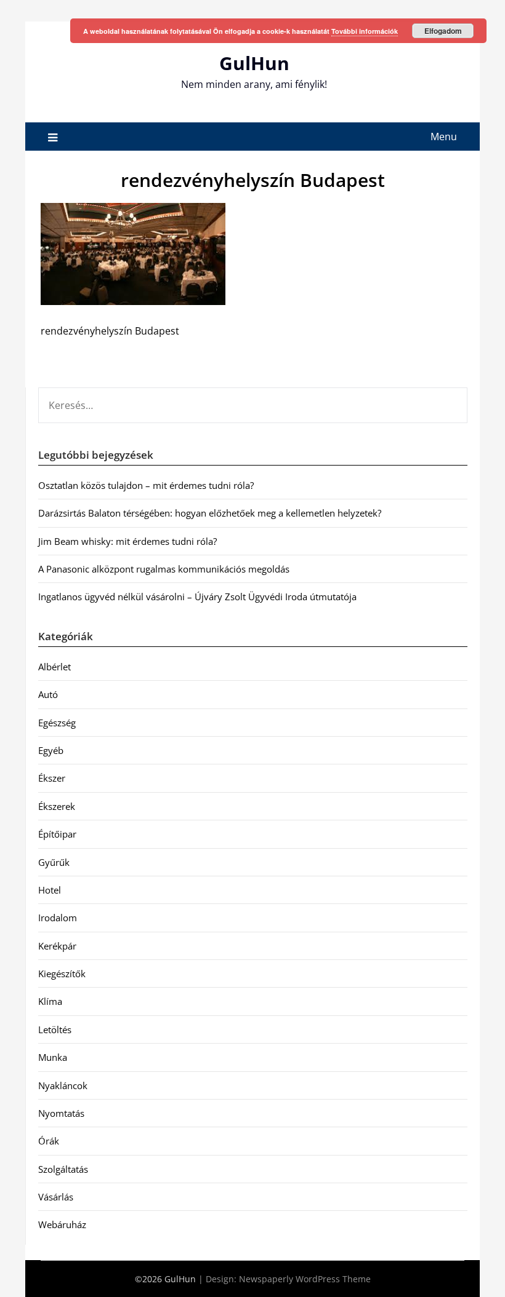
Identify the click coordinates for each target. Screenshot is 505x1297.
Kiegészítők (62, 973)
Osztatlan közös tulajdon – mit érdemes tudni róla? (146, 485)
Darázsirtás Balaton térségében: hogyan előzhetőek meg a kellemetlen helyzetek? (209, 513)
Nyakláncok (62, 1085)
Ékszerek (56, 806)
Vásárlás (55, 1197)
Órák (48, 1141)
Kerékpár (57, 946)
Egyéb (50, 750)
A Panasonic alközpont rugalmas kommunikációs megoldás (163, 569)
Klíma (50, 1001)
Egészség (57, 722)
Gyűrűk (54, 862)
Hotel (49, 890)
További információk (364, 31)
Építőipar (57, 834)
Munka (52, 1057)
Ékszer (51, 778)
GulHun (254, 63)
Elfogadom (443, 30)
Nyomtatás (61, 1113)
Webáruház (62, 1224)
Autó (48, 694)
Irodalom (57, 917)
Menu (443, 136)
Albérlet (54, 666)
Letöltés (54, 1029)
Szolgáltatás (63, 1169)
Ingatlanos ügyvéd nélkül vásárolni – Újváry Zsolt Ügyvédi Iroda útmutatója (197, 596)
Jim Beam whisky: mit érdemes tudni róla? (127, 541)
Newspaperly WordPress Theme (305, 1279)
